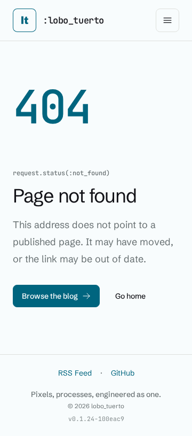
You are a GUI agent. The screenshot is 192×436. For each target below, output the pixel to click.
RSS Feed (75, 373)
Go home (130, 296)
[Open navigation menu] (167, 20)
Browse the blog (50, 296)
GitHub (122, 373)
